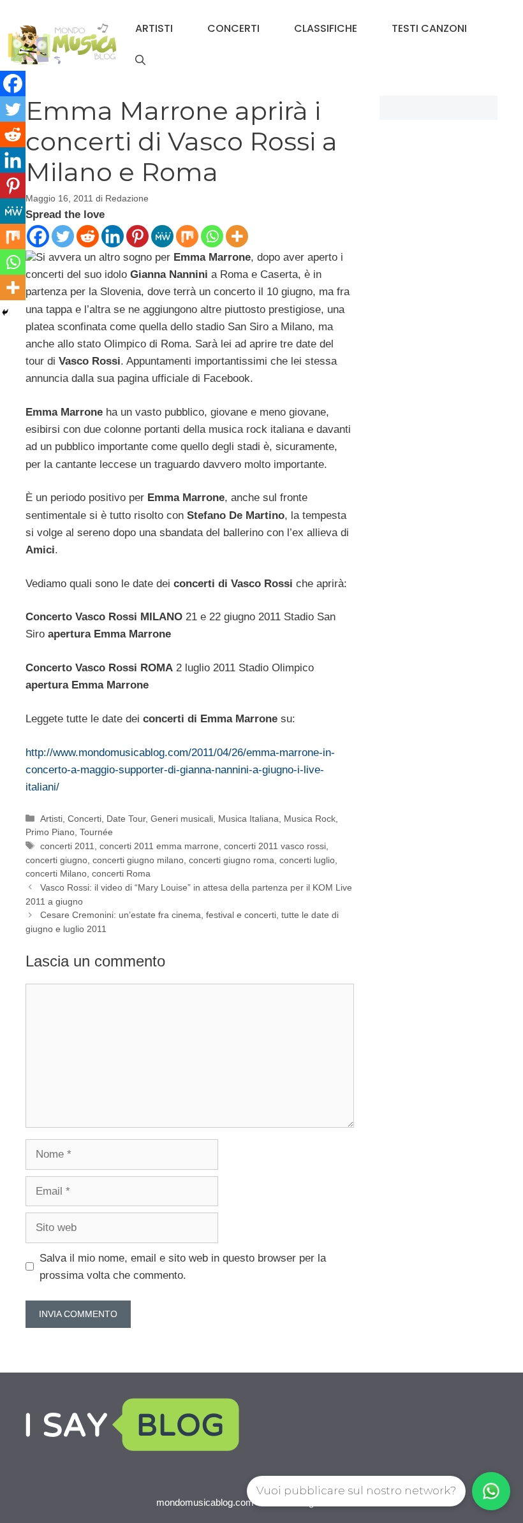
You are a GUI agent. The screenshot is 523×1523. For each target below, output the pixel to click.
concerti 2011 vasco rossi (275, 846)
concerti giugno (56, 860)
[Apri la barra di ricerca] (140, 61)
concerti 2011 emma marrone (159, 846)
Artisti (154, 28)
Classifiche (325, 28)
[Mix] (187, 236)
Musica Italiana (248, 818)
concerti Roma (121, 873)
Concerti (233, 28)
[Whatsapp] (212, 236)
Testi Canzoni (429, 28)
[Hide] (5, 312)
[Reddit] (88, 236)
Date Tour (126, 818)
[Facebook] (38, 236)
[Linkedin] (112, 236)
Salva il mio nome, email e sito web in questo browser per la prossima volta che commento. (183, 1266)
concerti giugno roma (231, 860)
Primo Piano (50, 832)
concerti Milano (56, 873)
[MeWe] (162, 236)
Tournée (96, 832)
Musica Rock (309, 818)
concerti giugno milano (138, 860)
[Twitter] (63, 236)
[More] (237, 236)
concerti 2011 (67, 846)
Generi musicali (182, 818)
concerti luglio (307, 860)
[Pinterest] (137, 236)
